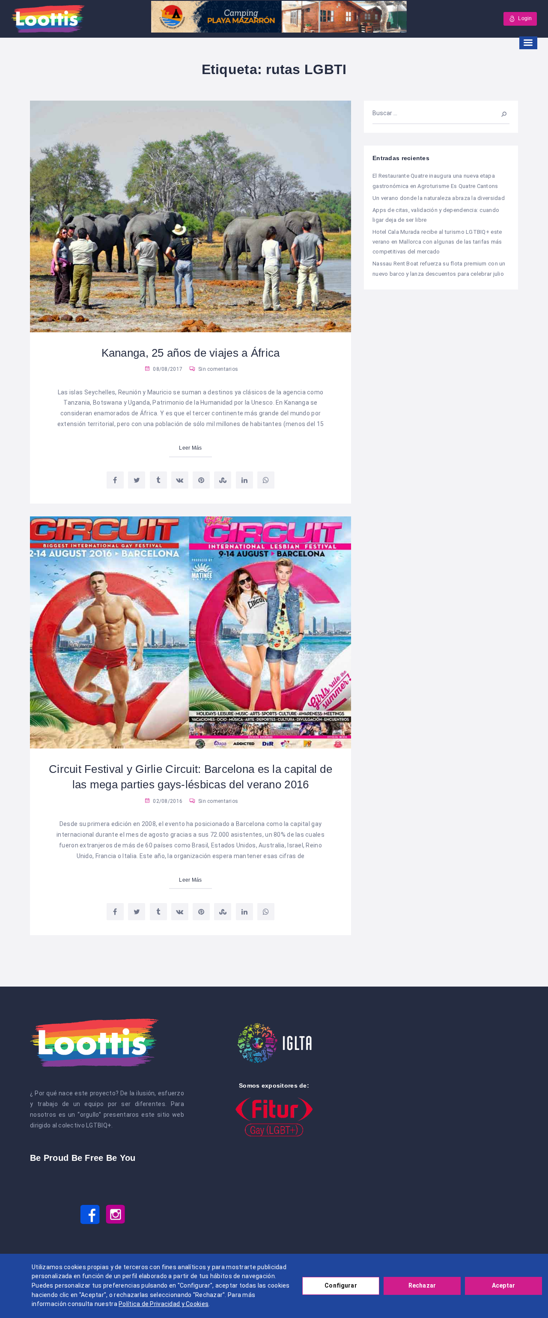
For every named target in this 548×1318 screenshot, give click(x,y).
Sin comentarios (217, 369)
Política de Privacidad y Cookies (163, 1303)
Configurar (341, 1285)
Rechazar (422, 1285)
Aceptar (503, 1285)
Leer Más (190, 448)
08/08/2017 (167, 369)
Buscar (499, 113)
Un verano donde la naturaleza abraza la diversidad (438, 198)
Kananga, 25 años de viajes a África (190, 352)
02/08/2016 (167, 801)
